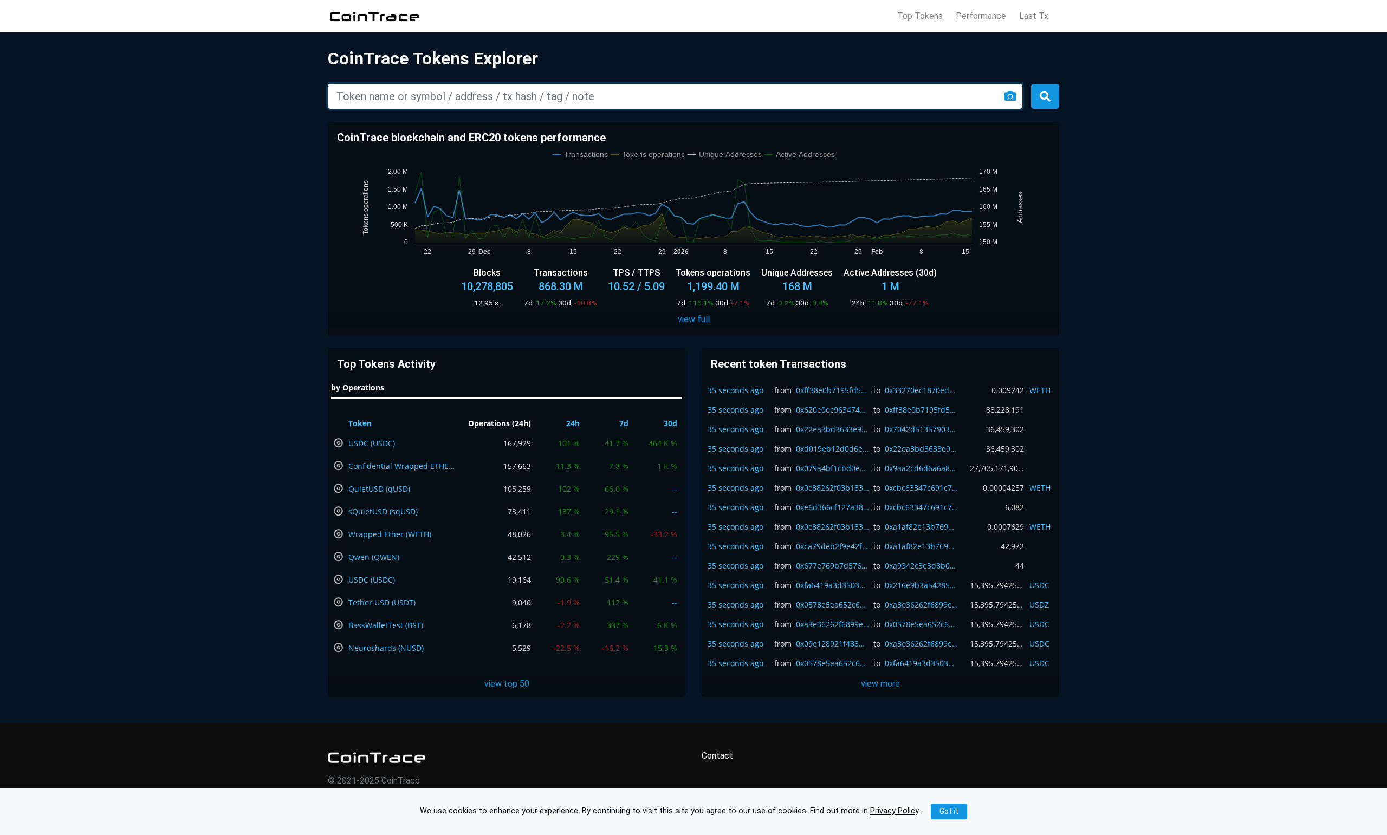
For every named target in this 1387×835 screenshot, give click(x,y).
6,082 (1014, 507)
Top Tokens (920, 16)
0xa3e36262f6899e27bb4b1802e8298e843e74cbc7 (921, 604)
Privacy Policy (894, 811)
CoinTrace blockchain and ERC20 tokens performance (471, 137)
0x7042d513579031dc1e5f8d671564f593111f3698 (921, 429)
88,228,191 (1005, 410)
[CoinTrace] (376, 757)
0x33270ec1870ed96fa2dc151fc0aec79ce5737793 (921, 390)
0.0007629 (1005, 526)
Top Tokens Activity (386, 363)
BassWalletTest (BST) (385, 625)
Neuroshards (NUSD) (386, 648)
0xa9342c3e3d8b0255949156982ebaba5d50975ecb (921, 565)
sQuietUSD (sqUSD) (383, 511)
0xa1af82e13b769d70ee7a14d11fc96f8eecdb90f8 (921, 526)
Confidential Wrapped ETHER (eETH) (402, 466)
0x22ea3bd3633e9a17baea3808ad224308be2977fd (832, 429)
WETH (1040, 390)
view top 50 (506, 684)
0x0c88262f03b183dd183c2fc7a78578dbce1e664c (832, 487)
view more (880, 684)
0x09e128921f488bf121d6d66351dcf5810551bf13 (832, 643)
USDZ (1039, 604)
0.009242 (1007, 390)
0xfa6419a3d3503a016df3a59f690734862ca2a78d (832, 585)
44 (1019, 565)
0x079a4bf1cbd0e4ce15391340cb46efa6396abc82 (832, 468)
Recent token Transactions (778, 363)
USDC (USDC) (371, 443)
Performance (981, 16)
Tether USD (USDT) (382, 602)
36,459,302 (1005, 429)
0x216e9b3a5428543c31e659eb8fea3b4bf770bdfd (921, 585)
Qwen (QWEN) (373, 557)
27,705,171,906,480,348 (997, 468)
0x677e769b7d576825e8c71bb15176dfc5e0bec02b (832, 565)
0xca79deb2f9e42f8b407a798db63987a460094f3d (832, 546)
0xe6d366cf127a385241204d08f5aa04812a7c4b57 (832, 507)
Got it (948, 811)
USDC (1039, 585)
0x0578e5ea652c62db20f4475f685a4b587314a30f (832, 604)
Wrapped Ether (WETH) (389, 534)
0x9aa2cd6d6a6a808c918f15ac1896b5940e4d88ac (921, 468)
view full (694, 319)
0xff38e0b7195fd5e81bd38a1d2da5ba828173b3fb (832, 390)
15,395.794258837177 (997, 585)
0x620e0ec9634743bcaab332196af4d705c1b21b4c (832, 410)
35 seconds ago (735, 390)
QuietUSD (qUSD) (379, 489)
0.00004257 (1003, 487)
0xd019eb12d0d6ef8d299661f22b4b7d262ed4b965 (832, 448)
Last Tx (1033, 16)
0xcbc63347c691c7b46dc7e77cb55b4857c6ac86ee (921, 487)
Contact (717, 756)
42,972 (1012, 546)
